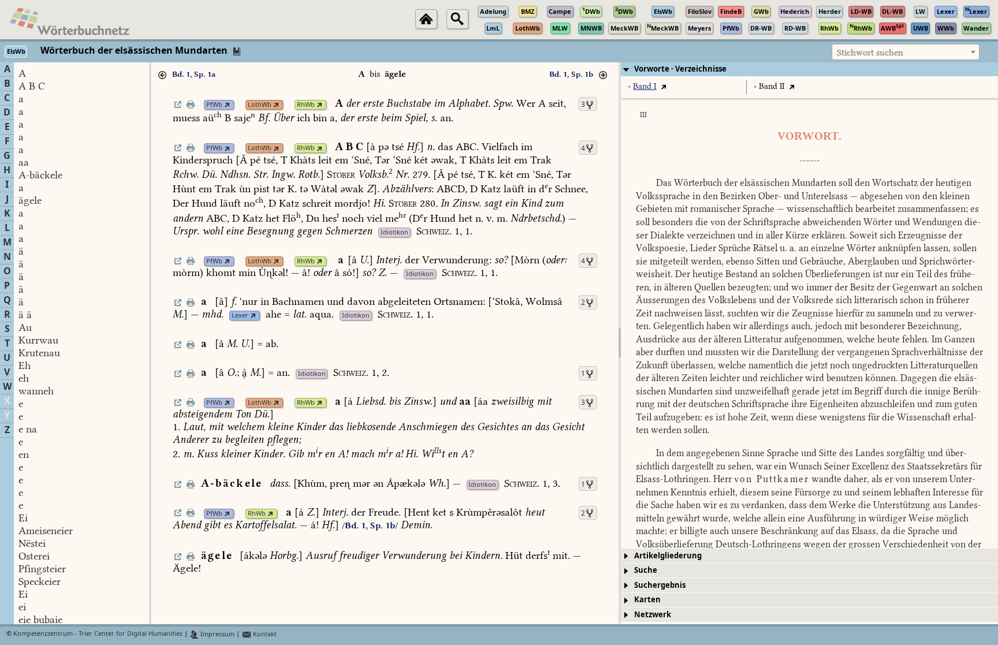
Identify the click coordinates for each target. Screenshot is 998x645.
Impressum (216, 634)
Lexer (240, 315)
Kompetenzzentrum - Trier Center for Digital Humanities (98, 634)
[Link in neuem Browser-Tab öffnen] (227, 104)
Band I (644, 86)
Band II (771, 86)
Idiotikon (394, 232)
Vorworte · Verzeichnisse (680, 69)
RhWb (306, 104)
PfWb (214, 104)
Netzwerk (652, 614)
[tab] (809, 69)
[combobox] (906, 52)
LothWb (259, 104)
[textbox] (905, 52)
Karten (647, 599)
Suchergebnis (660, 585)
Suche (645, 570)
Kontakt (264, 634)
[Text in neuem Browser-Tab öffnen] (663, 86)
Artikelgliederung (668, 555)
